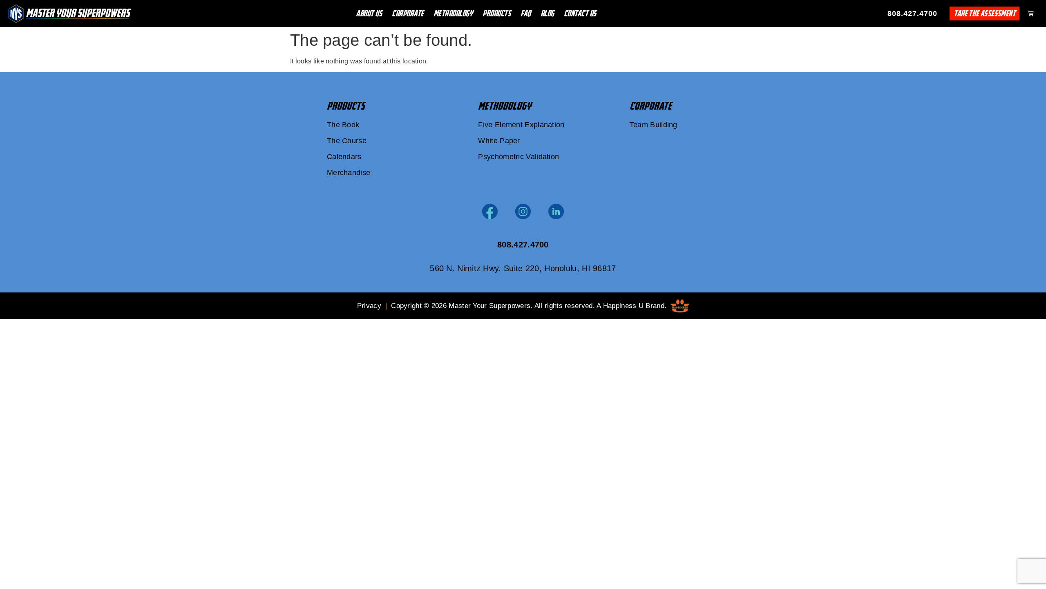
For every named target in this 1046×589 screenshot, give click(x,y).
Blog (547, 13)
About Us (369, 13)
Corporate (408, 13)
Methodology (453, 13)
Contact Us (580, 13)
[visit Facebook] (489, 211)
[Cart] (1031, 13)
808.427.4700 (912, 13)
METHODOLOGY (504, 106)
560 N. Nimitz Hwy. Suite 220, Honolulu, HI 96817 (523, 268)
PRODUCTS (346, 106)
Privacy (369, 306)
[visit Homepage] (69, 13)
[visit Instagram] (523, 211)
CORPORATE (651, 106)
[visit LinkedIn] (556, 211)
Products (497, 13)
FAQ (526, 13)
